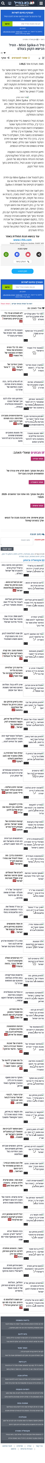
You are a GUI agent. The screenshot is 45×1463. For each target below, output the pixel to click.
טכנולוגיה (27, 554)
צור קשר (39, 1446)
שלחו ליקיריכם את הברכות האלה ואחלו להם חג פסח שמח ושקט (24, 1393)
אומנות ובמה (22, 1403)
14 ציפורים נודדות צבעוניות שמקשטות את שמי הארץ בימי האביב (24, 1383)
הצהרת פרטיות (26, 1448)
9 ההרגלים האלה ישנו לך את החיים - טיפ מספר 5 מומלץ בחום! (24, 1369)
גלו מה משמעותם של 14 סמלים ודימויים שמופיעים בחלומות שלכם (24, 1397)
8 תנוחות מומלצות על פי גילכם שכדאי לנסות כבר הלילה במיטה (24, 1338)
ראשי (42, 39)
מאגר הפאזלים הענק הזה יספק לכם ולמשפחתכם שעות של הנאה (24, 1355)
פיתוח (16, 554)
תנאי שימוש (19, 32)
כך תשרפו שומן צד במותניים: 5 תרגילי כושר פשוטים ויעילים (25, 1438)
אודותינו (19, 1446)
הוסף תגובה (7, 549)
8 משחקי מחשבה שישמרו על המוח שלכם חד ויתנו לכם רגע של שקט (23, 1421)
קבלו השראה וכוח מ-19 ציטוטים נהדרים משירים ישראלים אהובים (24, 1410)
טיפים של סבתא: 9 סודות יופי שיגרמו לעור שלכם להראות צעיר (24, 1341)
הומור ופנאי (22, 1348)
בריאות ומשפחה (22, 1320)
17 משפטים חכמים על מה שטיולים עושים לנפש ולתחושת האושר (24, 1379)
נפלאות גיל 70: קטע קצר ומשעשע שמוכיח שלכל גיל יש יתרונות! (24, 1365)
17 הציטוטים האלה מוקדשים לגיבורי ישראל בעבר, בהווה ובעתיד (24, 1434)
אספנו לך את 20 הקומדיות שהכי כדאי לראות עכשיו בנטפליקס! (25, 1407)
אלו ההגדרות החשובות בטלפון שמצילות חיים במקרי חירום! (26, 1424)
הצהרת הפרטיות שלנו (9, 32)
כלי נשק (5, 554)
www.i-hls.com (22, 240)
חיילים (20, 554)
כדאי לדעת (22, 1334)
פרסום (13, 1448)
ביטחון (10, 554)
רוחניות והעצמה (22, 1389)
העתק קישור (21, 261)
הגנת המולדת (24, 556)
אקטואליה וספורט (29, 39)
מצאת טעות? (5, 303)
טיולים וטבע (23, 1375)
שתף (4, 57)
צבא (32, 554)
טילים (42, 556)
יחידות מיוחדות (35, 556)
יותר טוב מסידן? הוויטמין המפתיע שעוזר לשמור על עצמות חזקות (24, 1324)
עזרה (29, 1446)
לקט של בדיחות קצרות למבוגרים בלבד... (31, 1351)
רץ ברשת (22, 1361)
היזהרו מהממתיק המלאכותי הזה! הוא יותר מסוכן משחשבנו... (25, 1328)
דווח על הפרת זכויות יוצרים (22, 303)
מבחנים (36, 452)
